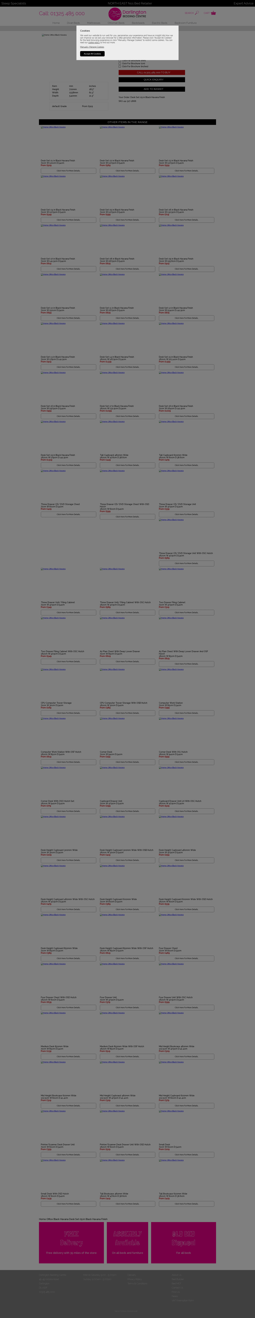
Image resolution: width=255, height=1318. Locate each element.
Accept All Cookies (92, 54)
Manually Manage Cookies (92, 47)
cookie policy (94, 42)
